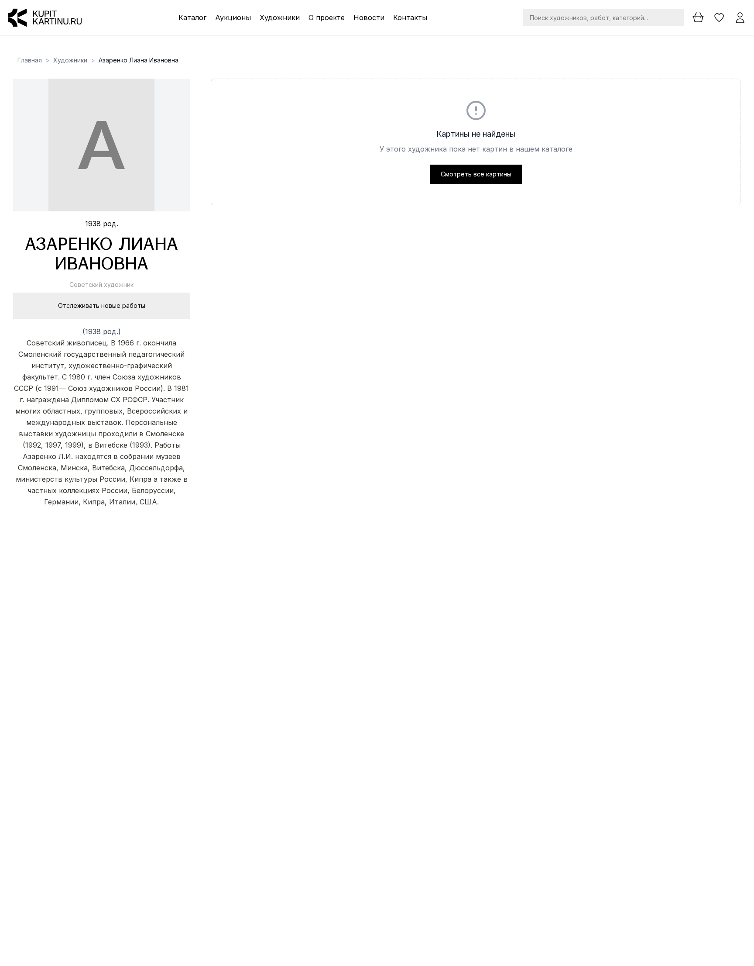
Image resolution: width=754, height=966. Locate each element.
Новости (368, 17)
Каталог (192, 17)
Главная (29, 60)
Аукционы (233, 17)
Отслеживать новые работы (101, 305)
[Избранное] (719, 17)
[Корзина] (698, 17)
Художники (280, 17)
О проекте (326, 17)
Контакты (410, 17)
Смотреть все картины (476, 174)
